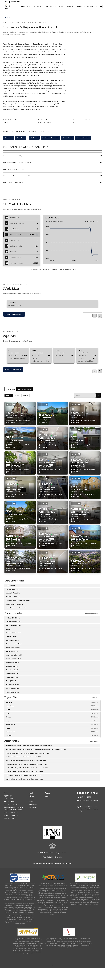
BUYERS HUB (37, 6)
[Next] (100, 316)
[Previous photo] (7, 404)
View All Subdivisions (13, 314)
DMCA (31, 801)
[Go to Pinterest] (91, 793)
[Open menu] (101, 6)
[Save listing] (14, 404)
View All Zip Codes (12, 370)
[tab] (9, 395)
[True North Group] (52, 832)
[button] (21, 234)
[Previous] (94, 316)
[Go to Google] (97, 793)
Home (6, 793)
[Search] (98, 395)
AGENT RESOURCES (11, 815)
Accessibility (33, 804)
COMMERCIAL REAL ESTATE (86, 6)
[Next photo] (10, 404)
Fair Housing (33, 807)
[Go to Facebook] (78, 793)
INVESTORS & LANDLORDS (13, 810)
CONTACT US (9, 818)
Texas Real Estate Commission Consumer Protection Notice (52, 863)
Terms (31, 799)
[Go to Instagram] (81, 793)
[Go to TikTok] (94, 793)
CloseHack (57, 857)
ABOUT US (24, 6)
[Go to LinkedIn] (88, 793)
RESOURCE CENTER (11, 813)
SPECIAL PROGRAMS (66, 6)
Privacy (31, 796)
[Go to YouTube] (84, 793)
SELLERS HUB (50, 6)
